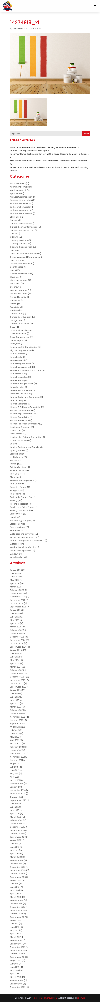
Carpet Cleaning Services (22, 230)
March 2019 (15, 857)
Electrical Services (19, 280)
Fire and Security (18, 297)
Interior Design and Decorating (25, 397)
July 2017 (14, 923)
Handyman (15, 343)
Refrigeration (16, 490)
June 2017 (14, 927)
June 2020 (15, 807)
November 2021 (17, 756)
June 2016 (14, 967)
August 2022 (16, 726)
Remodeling (15, 493)
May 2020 (14, 810)
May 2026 (14, 580)
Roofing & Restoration (20, 503)
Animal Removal (17, 183)
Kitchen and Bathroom (21, 410)
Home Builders (17, 360)
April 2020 (15, 813)
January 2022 (16, 750)
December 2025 (18, 596)
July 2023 (14, 693)
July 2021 (14, 767)
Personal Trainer (18, 470)
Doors (13, 270)
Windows (14, 554)
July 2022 (14, 730)
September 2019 (18, 837)
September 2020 (18, 800)
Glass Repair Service (20, 337)
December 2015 (17, 987)
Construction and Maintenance (25, 257)
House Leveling (17, 387)
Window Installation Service (23, 547)
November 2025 (17, 600)
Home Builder (16, 357)
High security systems (20, 350)
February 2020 (17, 820)
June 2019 (14, 847)
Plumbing (14, 477)
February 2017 (16, 940)
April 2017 (14, 933)
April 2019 (14, 853)
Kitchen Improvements (21, 413)
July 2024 (14, 653)
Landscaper (15, 430)
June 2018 (14, 887)
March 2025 (15, 626)
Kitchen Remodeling (19, 417)
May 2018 (14, 890)
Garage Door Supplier (20, 317)
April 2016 (14, 973)
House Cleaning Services (21, 383)
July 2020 (14, 803)
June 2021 (14, 770)
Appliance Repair (18, 190)
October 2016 (16, 953)
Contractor (15, 260)
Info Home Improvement (22, 390)
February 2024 (17, 670)
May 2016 (14, 970)
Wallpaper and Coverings (22, 534)
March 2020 (15, 817)
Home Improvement (20, 367)
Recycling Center (18, 487)
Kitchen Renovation (19, 420)
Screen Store (16, 513)
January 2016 (16, 983)
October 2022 (16, 720)
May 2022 (14, 736)
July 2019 (14, 843)
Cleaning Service (18, 240)
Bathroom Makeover (20, 203)
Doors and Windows (19, 273)
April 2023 (14, 703)
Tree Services (16, 530)
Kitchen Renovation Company (24, 423)
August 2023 (16, 690)
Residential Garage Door (21, 497)
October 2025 (16, 603)
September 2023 (18, 686)
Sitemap (81, 997)
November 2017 (17, 910)
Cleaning (14, 236)
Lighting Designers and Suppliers (25, 447)
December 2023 (17, 676)
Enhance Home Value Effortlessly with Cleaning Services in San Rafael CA (45, 147)
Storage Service (17, 523)
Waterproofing (17, 543)
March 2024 (15, 666)
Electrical (14, 277)
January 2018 (16, 903)
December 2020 (18, 790)
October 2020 (16, 797)
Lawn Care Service (19, 440)
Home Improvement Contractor (25, 370)
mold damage (16, 457)
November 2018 (17, 870)
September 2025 (18, 606)
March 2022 (15, 743)
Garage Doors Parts (19, 323)
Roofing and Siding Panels (22, 507)
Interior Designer (18, 400)
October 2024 (17, 643)
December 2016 (17, 947)
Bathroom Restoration (20, 210)
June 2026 (15, 576)
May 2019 (14, 850)
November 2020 (17, 793)
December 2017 (17, 907)
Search (86, 133)
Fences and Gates (18, 293)
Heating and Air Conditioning (23, 347)
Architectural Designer (21, 196)
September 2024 (18, 646)
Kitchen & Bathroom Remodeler (25, 407)
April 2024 (15, 663)
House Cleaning (17, 380)
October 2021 (16, 760)
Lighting (13, 443)
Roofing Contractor (19, 510)
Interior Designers (18, 403)
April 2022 (14, 740)
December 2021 (17, 753)
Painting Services (18, 467)
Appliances (15, 193)
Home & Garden (17, 353)
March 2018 (15, 897)
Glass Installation (18, 333)
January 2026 (16, 593)
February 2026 (17, 590)
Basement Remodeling (21, 200)
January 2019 (16, 863)
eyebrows (15, 287)
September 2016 (18, 957)
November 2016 (17, 950)
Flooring (14, 303)
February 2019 (16, 860)
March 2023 (15, 706)
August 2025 (16, 610)
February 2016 (16, 980)
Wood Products (17, 557)
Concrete (14, 250)
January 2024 (16, 673)
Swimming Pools (17, 527)
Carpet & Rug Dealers (20, 223)
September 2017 (18, 917)
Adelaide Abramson (20, 28)
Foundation (15, 307)
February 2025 (17, 630)
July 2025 (14, 613)
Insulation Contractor (20, 393)
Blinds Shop (15, 216)
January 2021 (16, 787)
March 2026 (15, 586)
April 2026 (15, 583)
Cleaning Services (18, 243)
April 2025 (15, 623)
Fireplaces (15, 300)
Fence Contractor (18, 290)
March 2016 (15, 977)
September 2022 (18, 723)
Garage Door (16, 313)
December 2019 (17, 827)
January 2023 (16, 713)
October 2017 (16, 913)
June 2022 (15, 733)
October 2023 (16, 683)
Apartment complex (20, 186)
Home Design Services (20, 363)
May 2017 (14, 930)
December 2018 (17, 867)
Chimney (14, 233)
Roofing (13, 500)
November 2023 (17, 680)
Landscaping (16, 433)
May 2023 (14, 700)
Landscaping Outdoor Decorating (26, 437)
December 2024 (18, 636)
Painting (14, 463)
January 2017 (16, 943)
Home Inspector (18, 373)
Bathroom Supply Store (21, 213)
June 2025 (15, 616)
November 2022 (17, 717)
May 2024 (14, 660)
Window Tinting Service (21, 550)
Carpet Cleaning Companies (23, 227)
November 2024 (17, 640)
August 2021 (15, 763)
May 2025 (14, 620)
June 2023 (15, 697)
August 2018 (15, 880)
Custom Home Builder (20, 263)
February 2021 (16, 783)
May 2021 (14, 773)
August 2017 (15, 920)
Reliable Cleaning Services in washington (29, 150)
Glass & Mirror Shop (19, 330)
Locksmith (15, 453)
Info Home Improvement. (46, 997)
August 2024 (16, 650)
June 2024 (15, 656)
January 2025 (16, 633)
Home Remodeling (19, 377)
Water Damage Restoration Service (27, 540)
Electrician (15, 283)
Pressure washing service (22, 480)
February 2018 (16, 900)
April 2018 (14, 893)
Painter (13, 460)
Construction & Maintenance (24, 253)
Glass (12, 327)
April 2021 (14, 776)
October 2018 (16, 873)
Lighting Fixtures (17, 450)
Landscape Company (20, 427)
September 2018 (18, 877)
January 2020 (16, 823)
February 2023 (17, 710)
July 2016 (14, 963)
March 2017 (15, 937)
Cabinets (14, 220)
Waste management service (23, 537)
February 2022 (17, 747)
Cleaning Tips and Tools (21, 247)
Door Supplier (16, 267)
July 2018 (14, 883)
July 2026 (14, 573)
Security (14, 517)
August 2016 (15, 960)
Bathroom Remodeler (20, 207)
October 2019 (16, 833)
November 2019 (17, 830)
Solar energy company (21, 520)
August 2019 (15, 840)
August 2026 (16, 570)
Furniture (14, 310)
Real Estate (15, 483)
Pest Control (16, 473)
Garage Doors (17, 320)
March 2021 (15, 780)
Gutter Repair (16, 340)
